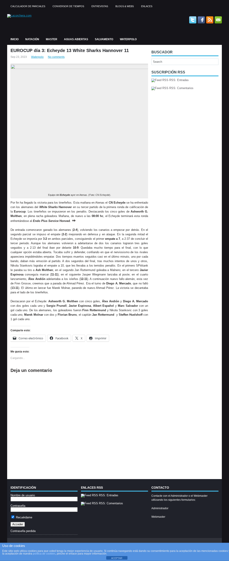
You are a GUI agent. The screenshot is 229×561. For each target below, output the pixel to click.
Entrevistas (99, 6)
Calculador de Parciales (28, 6)
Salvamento (104, 39)
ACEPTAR (116, 558)
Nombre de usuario (23, 495)
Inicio (15, 39)
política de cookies (44, 553)
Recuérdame (23, 517)
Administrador (159, 508)
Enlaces (146, 6)
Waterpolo (128, 39)
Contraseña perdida (23, 531)
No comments (56, 56)
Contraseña (18, 505)
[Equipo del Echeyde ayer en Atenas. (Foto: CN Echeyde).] (79, 68)
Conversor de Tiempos (68, 6)
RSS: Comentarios (180, 88)
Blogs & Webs (124, 6)
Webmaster (158, 516)
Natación (32, 39)
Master (51, 39)
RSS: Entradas (178, 80)
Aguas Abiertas (76, 39)
